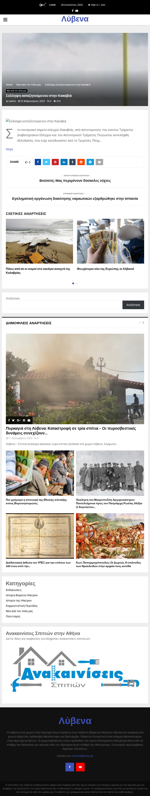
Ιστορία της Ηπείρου (19, 600)
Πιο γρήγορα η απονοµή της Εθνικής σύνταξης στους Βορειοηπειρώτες (36, 502)
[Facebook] (69, 767)
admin (12, 101)
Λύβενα (75, 20)
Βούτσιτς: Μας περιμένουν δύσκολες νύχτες (75, 181)
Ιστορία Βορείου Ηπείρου (22, 595)
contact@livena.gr (82, 755)
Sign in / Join (98, 5)
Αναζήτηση (13, 298)
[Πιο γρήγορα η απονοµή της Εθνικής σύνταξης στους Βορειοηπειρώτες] (40, 473)
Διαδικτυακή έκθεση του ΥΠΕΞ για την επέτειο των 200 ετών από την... (38, 564)
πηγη (9, 149)
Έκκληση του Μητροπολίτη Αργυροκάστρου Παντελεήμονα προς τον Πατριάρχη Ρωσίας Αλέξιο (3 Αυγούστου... (109, 503)
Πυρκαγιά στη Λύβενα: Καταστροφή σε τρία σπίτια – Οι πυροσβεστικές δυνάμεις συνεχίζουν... (71, 431)
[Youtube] (80, 767)
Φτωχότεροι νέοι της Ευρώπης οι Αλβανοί (105, 269)
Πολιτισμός (13, 616)
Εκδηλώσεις (14, 590)
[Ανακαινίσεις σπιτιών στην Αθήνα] (75, 694)
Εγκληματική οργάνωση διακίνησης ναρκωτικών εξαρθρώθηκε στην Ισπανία (75, 199)
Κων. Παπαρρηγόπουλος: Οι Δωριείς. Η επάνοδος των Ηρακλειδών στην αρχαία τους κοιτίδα (108, 564)
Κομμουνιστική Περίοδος (22, 605)
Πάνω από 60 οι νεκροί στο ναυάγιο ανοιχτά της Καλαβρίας (38, 271)
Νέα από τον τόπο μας (16, 91)
